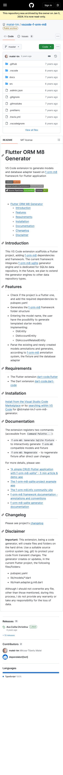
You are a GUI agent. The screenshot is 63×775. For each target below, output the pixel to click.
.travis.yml (15, 116)
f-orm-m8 (51, 172)
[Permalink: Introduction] (3, 243)
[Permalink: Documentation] (3, 421)
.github (13, 63)
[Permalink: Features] (3, 286)
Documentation (25, 225)
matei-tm (12, 24)
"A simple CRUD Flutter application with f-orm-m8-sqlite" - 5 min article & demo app (34, 473)
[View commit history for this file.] (55, 56)
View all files (31, 130)
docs (12, 77)
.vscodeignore (17, 123)
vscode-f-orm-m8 (34, 24)
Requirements (24, 216)
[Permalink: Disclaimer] (3, 531)
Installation (22, 221)
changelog (37, 523)
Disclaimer (22, 235)
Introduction (23, 207)
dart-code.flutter (47, 376)
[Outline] (59, 139)
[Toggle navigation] (5, 5)
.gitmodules (16, 103)
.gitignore (15, 97)
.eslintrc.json (16, 90)
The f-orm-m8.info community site (31, 489)
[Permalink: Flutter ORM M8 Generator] (3, 155)
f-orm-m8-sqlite (28, 263)
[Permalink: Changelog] (3, 514)
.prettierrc (15, 110)
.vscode (14, 70)
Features (21, 212)
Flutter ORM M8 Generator (26, 204)
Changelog (22, 230)
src (11, 83)
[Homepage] (31, 5)
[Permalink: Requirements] (3, 368)
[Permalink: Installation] (3, 393)
